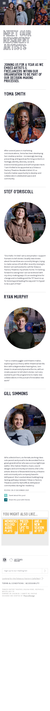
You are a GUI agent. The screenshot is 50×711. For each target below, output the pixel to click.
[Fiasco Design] (29, 596)
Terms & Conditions (13, 583)
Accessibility (32, 583)
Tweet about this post (17, 495)
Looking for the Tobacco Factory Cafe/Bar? (21, 578)
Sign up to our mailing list (15, 571)
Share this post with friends (18, 500)
